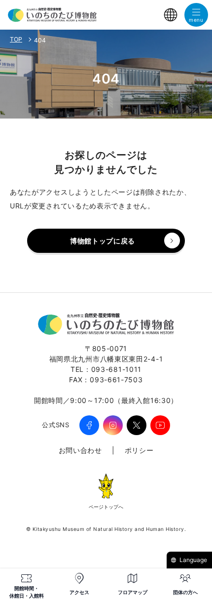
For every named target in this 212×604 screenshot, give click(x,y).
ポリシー (139, 450)
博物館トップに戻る (102, 241)
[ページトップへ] (106, 488)
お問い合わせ (80, 450)
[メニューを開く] (196, 15)
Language (193, 560)
